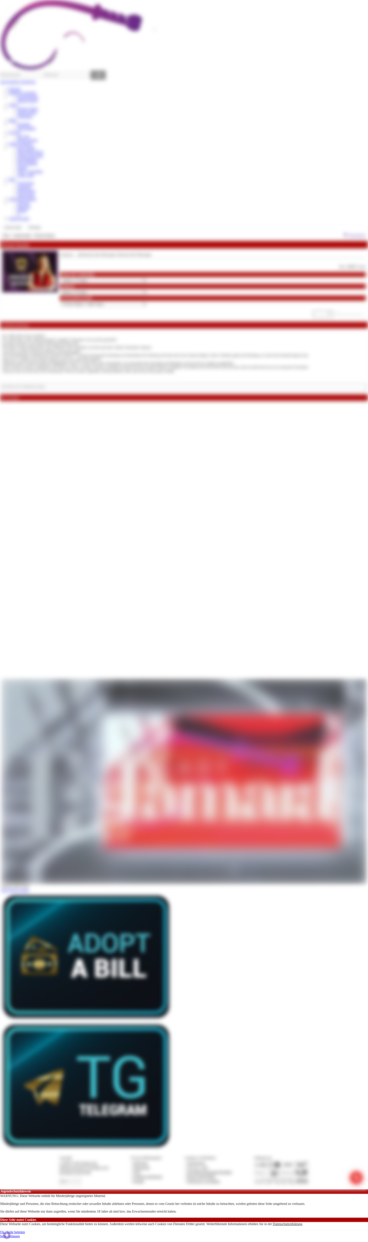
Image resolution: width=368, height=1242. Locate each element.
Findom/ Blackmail (30, 156)
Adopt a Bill (25, 175)
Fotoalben (23, 124)
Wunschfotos (25, 195)
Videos (13, 105)
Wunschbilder (26, 128)
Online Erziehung (20, 144)
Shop (12, 179)
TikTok (22, 210)
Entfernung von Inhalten (203, 1181)
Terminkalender (27, 97)
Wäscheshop (25, 183)
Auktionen (24, 187)
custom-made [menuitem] (13, 227)
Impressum (140, 1163)
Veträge (22, 167)
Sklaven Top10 (27, 101)
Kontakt (138, 1181)
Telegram (23, 203)
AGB (136, 1172)
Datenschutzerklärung (287, 1224)
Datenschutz (141, 1167)
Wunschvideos (27, 112)
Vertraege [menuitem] (34, 227)
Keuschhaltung (27, 159)
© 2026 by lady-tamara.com (78, 1163)
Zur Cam (23, 136)
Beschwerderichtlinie (201, 1176)
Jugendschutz (196, 1163)
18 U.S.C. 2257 (197, 1167)
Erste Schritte (26, 148)
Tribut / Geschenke (30, 171)
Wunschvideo (26, 191)
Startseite (15, 89)
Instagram (23, 207)
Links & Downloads (22, 199)
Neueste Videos (27, 109)
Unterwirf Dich (19, 218)
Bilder (13, 120)
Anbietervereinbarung (147, 1176)
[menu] (22, 227)
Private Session (27, 140)
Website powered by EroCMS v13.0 (83, 1167)
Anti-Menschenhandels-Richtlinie (209, 1172)
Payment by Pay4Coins (75, 1172)
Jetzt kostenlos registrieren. (18, 82)
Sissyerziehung (27, 163)
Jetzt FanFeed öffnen (15, 890)
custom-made (22, 235)
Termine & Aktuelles (22, 93)
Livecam (14, 132)
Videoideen (24, 116)
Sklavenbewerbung (30, 152)
